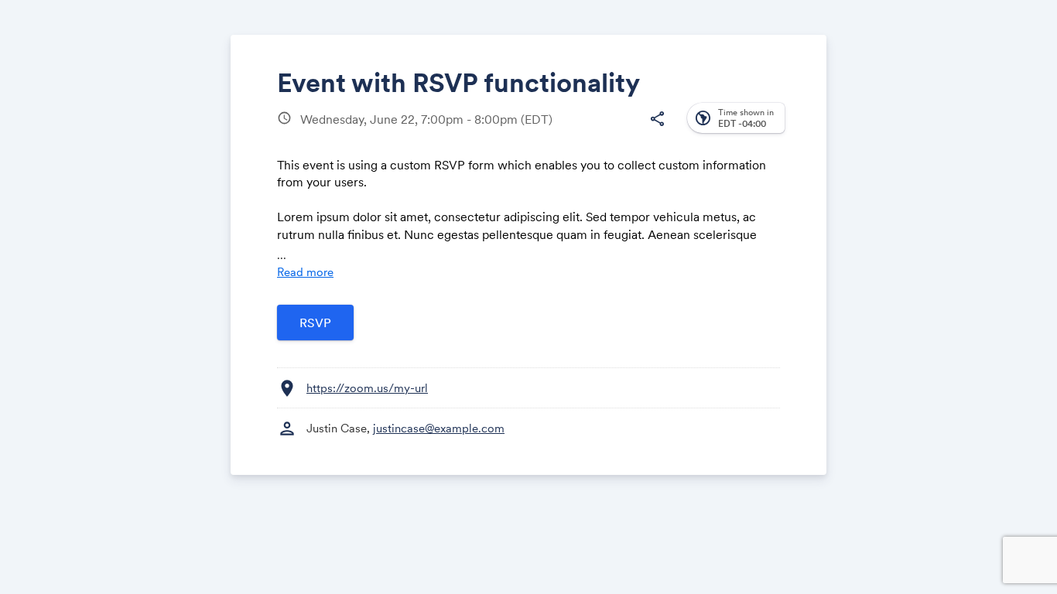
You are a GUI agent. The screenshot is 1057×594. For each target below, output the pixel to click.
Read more (305, 272)
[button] (657, 119)
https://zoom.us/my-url (367, 388)
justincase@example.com (439, 428)
